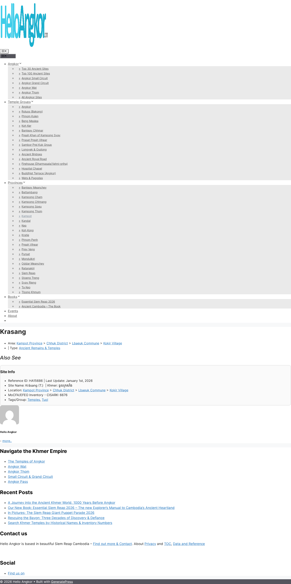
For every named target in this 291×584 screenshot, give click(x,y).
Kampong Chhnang (34, 201)
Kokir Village (112, 343)
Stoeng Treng (30, 277)
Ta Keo (26, 287)
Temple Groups (19, 102)
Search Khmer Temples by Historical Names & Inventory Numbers (60, 523)
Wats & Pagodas (32, 178)
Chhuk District (57, 343)
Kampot (27, 216)
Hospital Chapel (32, 168)
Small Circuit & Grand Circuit (30, 477)
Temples (34, 400)
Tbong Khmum (31, 292)
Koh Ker (26, 125)
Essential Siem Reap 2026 (38, 301)
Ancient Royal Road (34, 159)
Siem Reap (28, 273)
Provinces (15, 183)
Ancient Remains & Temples (39, 348)
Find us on (16, 573)
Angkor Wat (29, 87)
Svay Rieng (29, 282)
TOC (167, 544)
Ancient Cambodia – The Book (41, 306)
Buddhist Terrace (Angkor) (39, 173)
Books (12, 297)
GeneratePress (62, 582)
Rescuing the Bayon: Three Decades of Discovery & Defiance (56, 518)
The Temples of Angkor (26, 461)
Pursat (26, 254)
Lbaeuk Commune (85, 343)
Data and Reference (189, 544)
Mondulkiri (28, 258)
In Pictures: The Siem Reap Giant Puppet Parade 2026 (51, 513)
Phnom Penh (30, 239)
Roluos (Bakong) (32, 111)
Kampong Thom (32, 211)
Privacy (150, 544)
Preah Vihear (30, 244)
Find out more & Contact (112, 544)
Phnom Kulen (30, 116)
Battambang (30, 192)
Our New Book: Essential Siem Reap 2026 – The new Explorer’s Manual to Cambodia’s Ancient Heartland (91, 508)
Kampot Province (29, 343)
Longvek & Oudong (34, 149)
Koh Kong (28, 230)
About (12, 316)
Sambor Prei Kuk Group (37, 144)
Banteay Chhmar (32, 130)
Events (13, 311)
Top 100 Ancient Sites (36, 73)
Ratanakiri (28, 268)
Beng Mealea (30, 121)
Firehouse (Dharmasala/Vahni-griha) (45, 163)
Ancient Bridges (32, 154)
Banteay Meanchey (34, 187)
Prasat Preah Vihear (34, 140)
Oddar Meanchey (33, 263)
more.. (7, 441)
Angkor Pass (18, 482)
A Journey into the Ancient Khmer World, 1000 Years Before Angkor (61, 503)
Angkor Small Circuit (35, 78)
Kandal (26, 220)
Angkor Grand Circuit (35, 83)
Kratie (25, 235)
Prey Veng (28, 249)
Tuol (45, 400)
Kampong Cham (32, 197)
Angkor (13, 64)
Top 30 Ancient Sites (35, 68)
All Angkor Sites (32, 97)
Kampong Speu (32, 206)
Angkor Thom (30, 92)
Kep (24, 225)
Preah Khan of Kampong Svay (41, 135)
